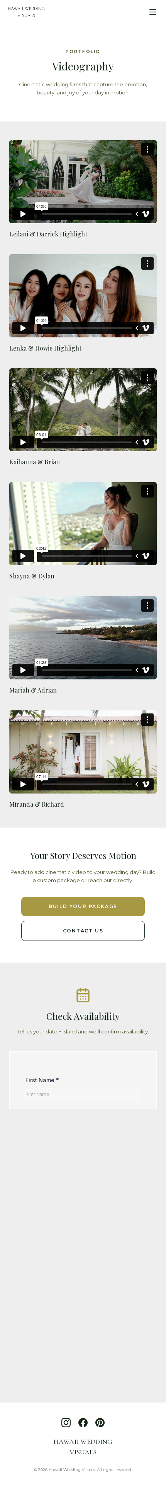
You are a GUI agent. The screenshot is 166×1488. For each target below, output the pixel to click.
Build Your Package (83, 906)
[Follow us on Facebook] (83, 1422)
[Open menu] (152, 12)
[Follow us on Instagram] (66, 1422)
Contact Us (83, 931)
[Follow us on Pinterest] (100, 1422)
